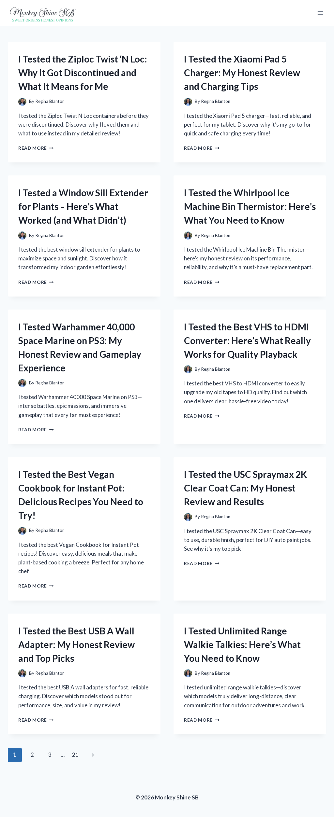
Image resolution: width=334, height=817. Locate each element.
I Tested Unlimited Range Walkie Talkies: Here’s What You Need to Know (242, 644)
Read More (36, 148)
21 (75, 754)
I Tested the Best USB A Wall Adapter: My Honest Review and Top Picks (76, 644)
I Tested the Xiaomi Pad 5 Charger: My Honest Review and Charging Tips (242, 72)
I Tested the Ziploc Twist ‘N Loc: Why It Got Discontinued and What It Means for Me (82, 72)
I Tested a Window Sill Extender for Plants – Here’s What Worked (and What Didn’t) (83, 206)
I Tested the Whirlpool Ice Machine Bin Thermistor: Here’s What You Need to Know (250, 206)
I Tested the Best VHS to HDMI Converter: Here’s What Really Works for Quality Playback (247, 340)
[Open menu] (320, 13)
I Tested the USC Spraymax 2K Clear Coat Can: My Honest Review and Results (245, 488)
